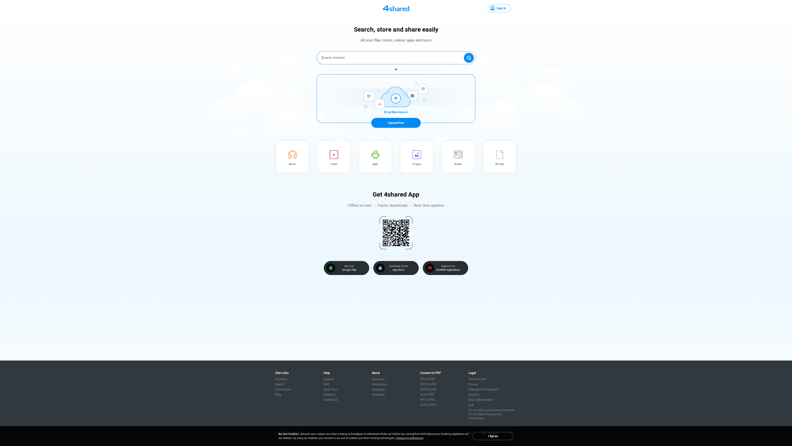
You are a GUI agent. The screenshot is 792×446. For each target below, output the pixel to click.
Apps (375, 164)
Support (329, 379)
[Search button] (469, 58)
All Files (499, 164)
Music (292, 164)
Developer (378, 394)
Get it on (349, 268)
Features (329, 394)
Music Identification (481, 399)
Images (416, 164)
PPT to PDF (427, 399)
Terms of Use (477, 379)
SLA (471, 405)
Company (378, 379)
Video (334, 164)
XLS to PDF (427, 394)
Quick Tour (330, 389)
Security (473, 394)
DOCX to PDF (428, 389)
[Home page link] (396, 8)
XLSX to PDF (428, 405)
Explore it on (448, 268)
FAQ (326, 384)
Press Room (283, 389)
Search (280, 384)
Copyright (378, 389)
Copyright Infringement (483, 389)
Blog (278, 394)
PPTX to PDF (428, 384)
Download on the (398, 268)
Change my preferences (409, 438)
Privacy (473, 384)
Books (458, 164)
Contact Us (331, 399)
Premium (281, 379)
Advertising (379, 384)
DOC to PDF (427, 379)
